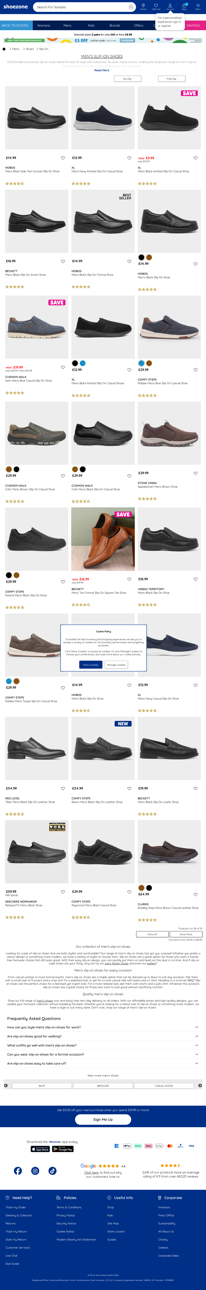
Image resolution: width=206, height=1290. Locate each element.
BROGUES (103, 1085)
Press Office (166, 1215)
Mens (15, 49)
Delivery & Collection (19, 1215)
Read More (101, 70)
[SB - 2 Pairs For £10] (103, 34)
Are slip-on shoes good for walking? (34, 1036)
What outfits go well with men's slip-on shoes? (41, 1045)
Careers (163, 1247)
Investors (164, 1207)
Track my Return (16, 1231)
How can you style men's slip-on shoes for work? (44, 1027)
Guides (111, 1239)
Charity (163, 1239)
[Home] (4, 49)
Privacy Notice (66, 1215)
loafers (151, 963)
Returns (11, 1223)
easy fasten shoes (117, 963)
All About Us (166, 1231)
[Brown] (149, 257)
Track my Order (16, 1207)
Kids (110, 1215)
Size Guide (12, 1263)
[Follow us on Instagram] (35, 1171)
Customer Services (18, 1247)
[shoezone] (16, 7)
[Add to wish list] (62, 158)
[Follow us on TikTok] (52, 1171)
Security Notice (66, 1223)
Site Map (113, 1223)
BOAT (42, 1085)
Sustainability (166, 1223)
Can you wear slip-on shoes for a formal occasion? (45, 1054)
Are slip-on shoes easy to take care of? (36, 1063)
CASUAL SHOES (164, 1085)
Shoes (30, 49)
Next (200, 1086)
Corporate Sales (168, 1255)
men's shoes (45, 1000)
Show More (186, 934)
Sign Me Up (103, 1119)
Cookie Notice (65, 1231)
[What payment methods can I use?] (153, 1145)
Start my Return (16, 1239)
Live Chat (12, 1255)
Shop (110, 1207)
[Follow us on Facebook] (18, 1171)
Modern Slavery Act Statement (76, 1239)
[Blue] (82, 363)
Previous (6, 1086)
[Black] (16, 469)
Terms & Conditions (69, 1207)
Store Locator (116, 1231)
